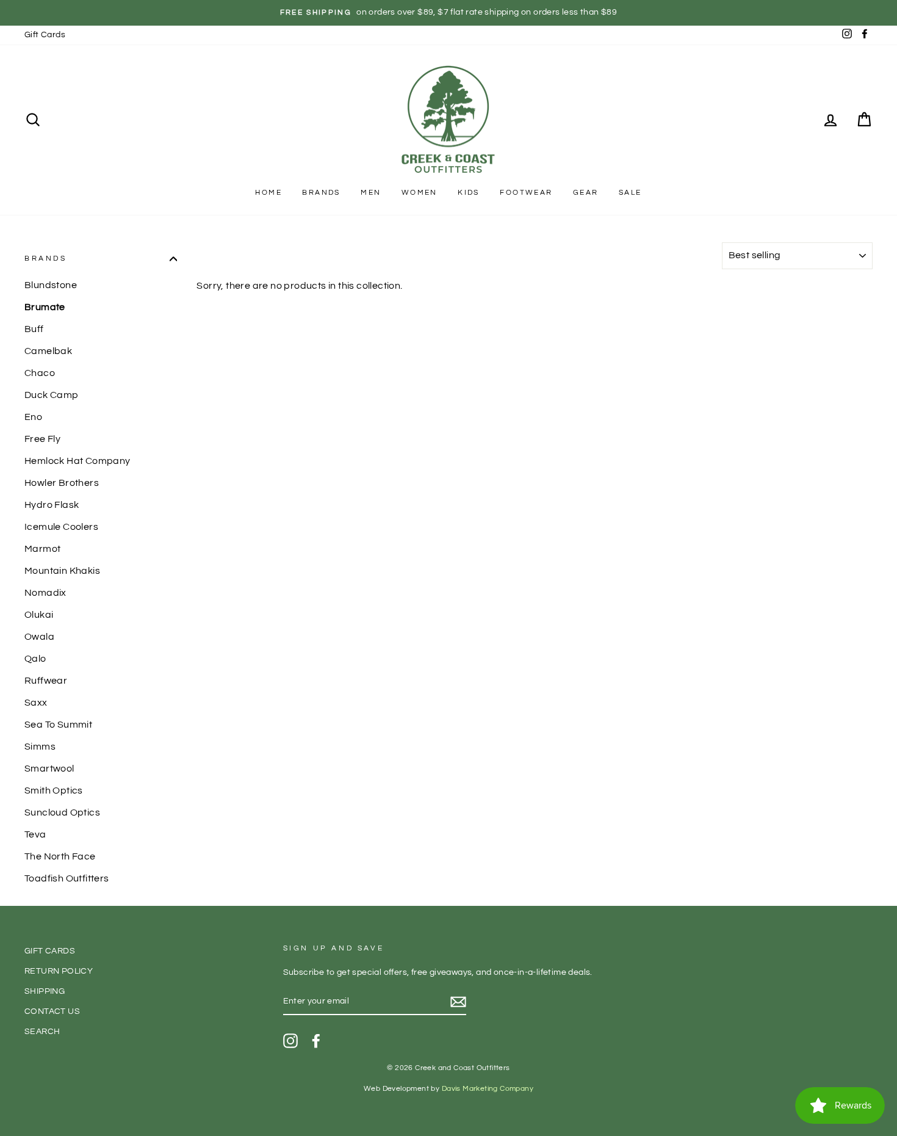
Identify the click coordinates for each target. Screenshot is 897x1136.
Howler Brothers (61, 483)
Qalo (35, 659)
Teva (35, 834)
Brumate (44, 307)
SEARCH (42, 1031)
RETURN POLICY (58, 971)
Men (371, 193)
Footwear (526, 193)
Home (268, 193)
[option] (448, 13)
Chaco (39, 373)
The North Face (60, 856)
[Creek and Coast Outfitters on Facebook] (316, 1040)
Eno (33, 417)
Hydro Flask (51, 505)
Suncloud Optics (62, 812)
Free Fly (42, 439)
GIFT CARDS (49, 951)
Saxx (36, 702)
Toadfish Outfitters (66, 878)
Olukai (38, 615)
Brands (321, 193)
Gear (586, 193)
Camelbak (48, 351)
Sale (630, 193)
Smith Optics (53, 790)
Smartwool (49, 768)
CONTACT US (52, 1011)
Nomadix (45, 593)
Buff (34, 329)
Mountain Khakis (62, 571)
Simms (40, 746)
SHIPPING (44, 991)
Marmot (42, 549)
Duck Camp (51, 395)
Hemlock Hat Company (77, 461)
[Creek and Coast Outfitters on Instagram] (290, 1040)
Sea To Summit (58, 724)
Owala (39, 637)
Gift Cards (44, 35)
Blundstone (50, 285)
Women (420, 193)
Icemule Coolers (61, 527)
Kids (469, 193)
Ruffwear (45, 681)
